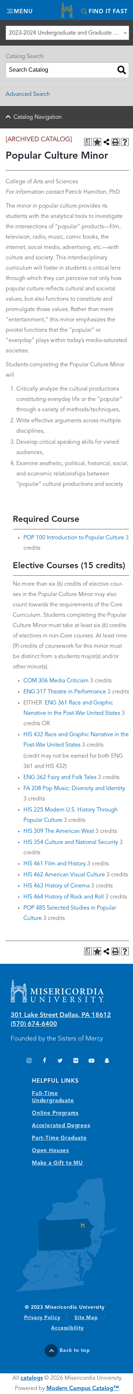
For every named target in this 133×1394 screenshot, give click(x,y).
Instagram (29, 1061)
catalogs (32, 1378)
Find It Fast (108, 12)
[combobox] (67, 33)
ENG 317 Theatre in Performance (64, 692)
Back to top (75, 1350)
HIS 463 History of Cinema (56, 886)
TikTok (13, 1061)
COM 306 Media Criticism (56, 681)
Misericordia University (67, 11)
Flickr (76, 1061)
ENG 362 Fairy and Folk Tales (59, 777)
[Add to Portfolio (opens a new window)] (97, 142)
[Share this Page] (106, 142)
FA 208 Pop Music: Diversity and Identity (74, 789)
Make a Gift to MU (57, 1163)
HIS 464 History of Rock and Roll (63, 897)
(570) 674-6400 (34, 1024)
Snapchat (107, 1061)
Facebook (44, 1061)
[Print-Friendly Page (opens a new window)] (116, 142)
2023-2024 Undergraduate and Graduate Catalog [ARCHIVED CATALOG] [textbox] (69, 33)
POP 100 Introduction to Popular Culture (73, 538)
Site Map (86, 1317)
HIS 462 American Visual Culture (64, 875)
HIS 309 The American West (58, 831)
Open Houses (50, 1151)
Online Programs (55, 1113)
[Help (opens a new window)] (125, 142)
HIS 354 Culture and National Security (70, 842)
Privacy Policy (46, 1317)
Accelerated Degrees (61, 1126)
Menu (23, 12)
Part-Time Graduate (59, 1138)
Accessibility (67, 1328)
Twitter (60, 1061)
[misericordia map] (67, 1235)
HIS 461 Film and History (54, 864)
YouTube (91, 1061)
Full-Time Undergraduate (53, 1097)
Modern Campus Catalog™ (82, 1389)
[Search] (121, 70)
